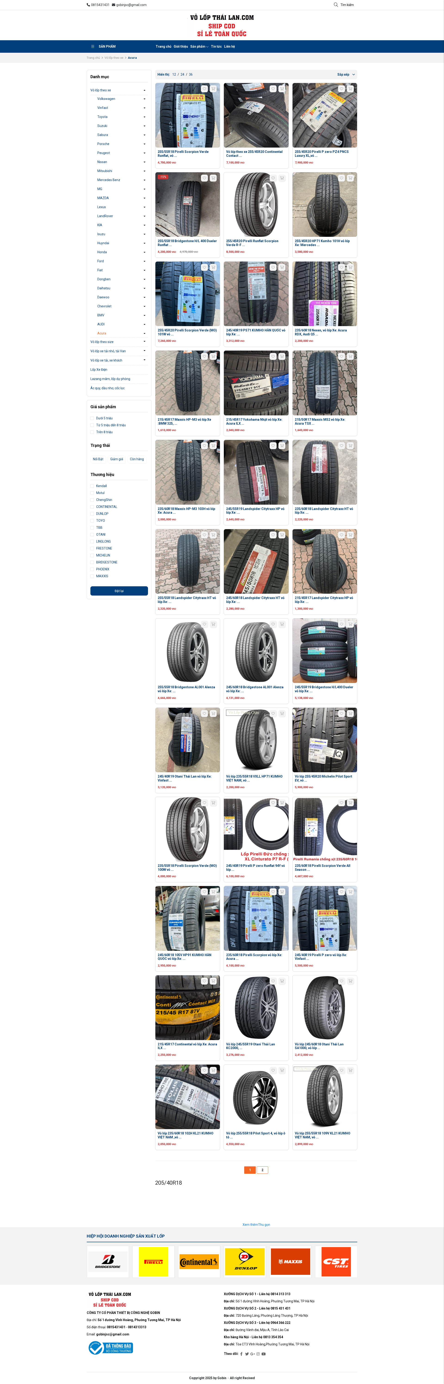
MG (99, 189)
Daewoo (103, 297)
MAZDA (103, 198)
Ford (100, 261)
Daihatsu (103, 288)
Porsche (103, 144)
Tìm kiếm (347, 5)
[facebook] (241, 1354)
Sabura (102, 135)
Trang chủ (163, 46)
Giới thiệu (181, 46)
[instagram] (258, 1354)
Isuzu (101, 234)
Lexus (101, 207)
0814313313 (137, 1327)
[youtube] (263, 1354)
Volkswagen (106, 99)
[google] (252, 1354)
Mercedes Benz (108, 180)
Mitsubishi (104, 171)
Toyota (102, 117)
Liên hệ (229, 46)
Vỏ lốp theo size (102, 342)
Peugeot (103, 153)
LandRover (105, 216)
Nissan (102, 162)
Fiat (100, 270)
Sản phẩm (107, 46)
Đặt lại (119, 591)
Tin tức (216, 46)
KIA (99, 225)
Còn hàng (137, 459)
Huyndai (103, 243)
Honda (102, 252)
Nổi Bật (98, 459)
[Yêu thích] (204, 88)
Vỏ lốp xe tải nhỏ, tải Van (108, 351)
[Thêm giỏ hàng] (213, 88)
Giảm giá (116, 459)
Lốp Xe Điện (98, 369)
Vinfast (102, 108)
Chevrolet (104, 306)
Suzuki (102, 126)
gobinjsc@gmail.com (131, 5)
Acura (101, 333)
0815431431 (100, 5)
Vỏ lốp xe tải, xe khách (106, 360)
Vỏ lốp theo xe (114, 57)
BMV (100, 315)
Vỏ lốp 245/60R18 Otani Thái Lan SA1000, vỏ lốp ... (319, 1046)
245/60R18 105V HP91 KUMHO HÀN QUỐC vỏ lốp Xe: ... (184, 957)
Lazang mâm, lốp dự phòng (110, 379)
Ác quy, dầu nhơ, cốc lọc (107, 388)
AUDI (101, 324)
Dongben (104, 279)
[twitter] (247, 1354)
